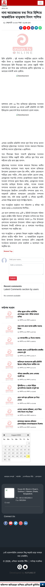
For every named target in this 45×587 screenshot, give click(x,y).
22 (28, 453)
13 (21, 450)
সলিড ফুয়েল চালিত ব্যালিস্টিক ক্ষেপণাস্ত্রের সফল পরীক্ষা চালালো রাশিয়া (28, 314)
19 (17, 453)
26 (17, 456)
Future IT (30, 572)
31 (9, 459)
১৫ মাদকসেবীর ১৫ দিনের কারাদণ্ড (29, 338)
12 (17, 450)
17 (9, 453)
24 (9, 456)
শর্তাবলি (18, 476)
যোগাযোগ (38, 476)
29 (28, 456)
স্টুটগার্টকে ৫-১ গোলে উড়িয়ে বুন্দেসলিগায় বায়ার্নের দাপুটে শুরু (28, 386)
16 (5, 453)
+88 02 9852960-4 (25, 498)
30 (5, 459)
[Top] (42, 574)
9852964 (22, 500)
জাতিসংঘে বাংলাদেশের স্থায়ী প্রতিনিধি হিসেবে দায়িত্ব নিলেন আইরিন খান (30, 363)
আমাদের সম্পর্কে (9, 476)
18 (13, 453)
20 (21, 453)
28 (25, 456)
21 (25, 453)
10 (9, 450)
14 (25, 450)
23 (5, 456)
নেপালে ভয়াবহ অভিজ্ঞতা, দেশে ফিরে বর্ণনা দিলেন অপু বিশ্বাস (30, 410)
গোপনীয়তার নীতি (28, 476)
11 (13, 450)
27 (21, 456)
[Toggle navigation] (40, 3)
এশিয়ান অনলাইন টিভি (20, 561)
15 (28, 450)
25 (13, 456)
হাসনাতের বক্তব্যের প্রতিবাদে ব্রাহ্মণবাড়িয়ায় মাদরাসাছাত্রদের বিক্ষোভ (30, 422)
